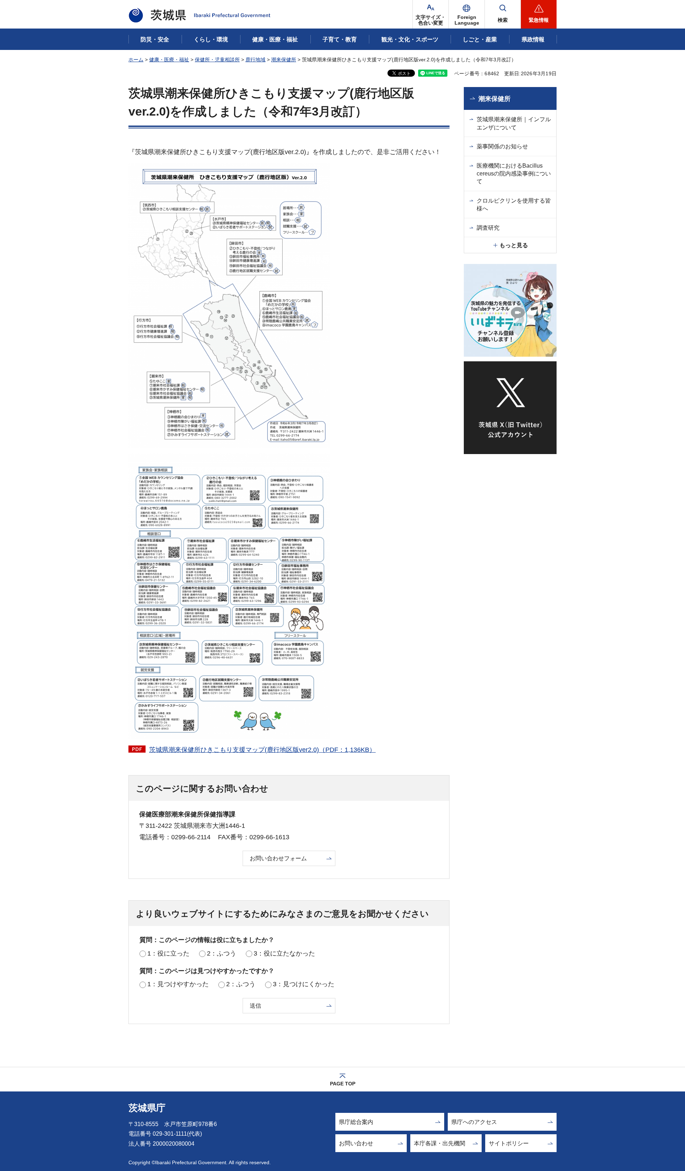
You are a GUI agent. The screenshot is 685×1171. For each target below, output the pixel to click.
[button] (466, 14)
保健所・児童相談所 (217, 59)
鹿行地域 (255, 59)
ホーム (135, 59)
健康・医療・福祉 (169, 59)
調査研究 (488, 228)
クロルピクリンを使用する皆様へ (514, 205)
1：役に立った (168, 953)
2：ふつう (221, 953)
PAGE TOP (342, 1083)
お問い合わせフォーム (278, 858)
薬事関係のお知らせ (502, 146)
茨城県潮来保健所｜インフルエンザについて (514, 123)
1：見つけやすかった (178, 984)
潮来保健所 (283, 59)
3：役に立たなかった (284, 953)
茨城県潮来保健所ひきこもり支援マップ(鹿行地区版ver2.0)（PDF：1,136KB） (262, 749)
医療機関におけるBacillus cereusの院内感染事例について (514, 174)
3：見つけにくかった (303, 984)
